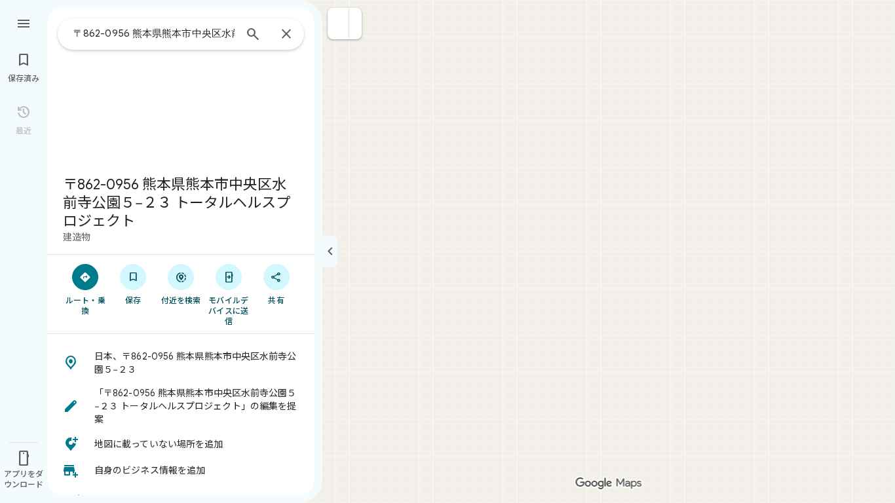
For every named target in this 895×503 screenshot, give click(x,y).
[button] (338, 23)
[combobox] (154, 33)
